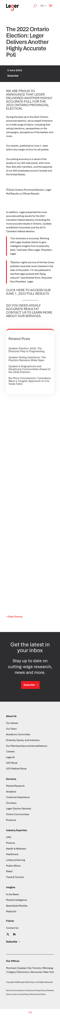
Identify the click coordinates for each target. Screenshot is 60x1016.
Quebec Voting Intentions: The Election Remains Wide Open (27, 359)
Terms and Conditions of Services (20, 990)
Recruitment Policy (38, 994)
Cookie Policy (23, 994)
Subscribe (12, 75)
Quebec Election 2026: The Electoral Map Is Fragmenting (26, 350)
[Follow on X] (7, 934)
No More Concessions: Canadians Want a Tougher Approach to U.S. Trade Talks (29, 381)
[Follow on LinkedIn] (14, 934)
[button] (43, 6)
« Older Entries (14, 616)
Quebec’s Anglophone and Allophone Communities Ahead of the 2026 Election (29, 369)
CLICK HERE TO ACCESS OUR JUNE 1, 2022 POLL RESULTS (28, 292)
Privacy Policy (40, 990)
